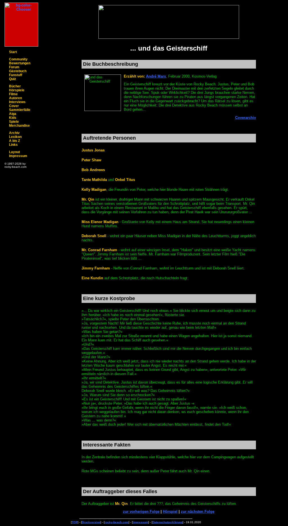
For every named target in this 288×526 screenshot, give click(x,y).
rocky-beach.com (117, 522)
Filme (13, 94)
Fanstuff (15, 75)
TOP (75, 522)
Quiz (12, 79)
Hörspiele (16, 90)
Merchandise (19, 126)
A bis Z (14, 141)
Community (18, 59)
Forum (14, 67)
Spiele (14, 122)
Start (13, 52)
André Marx (156, 76)
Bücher (15, 86)
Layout (14, 152)
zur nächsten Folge (197, 511)
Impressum (18, 156)
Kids (12, 118)
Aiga (12, 114)
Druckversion (91, 522)
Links (13, 145)
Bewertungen (19, 63)
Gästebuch (17, 71)
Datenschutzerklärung (167, 522)
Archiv (14, 133)
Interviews (17, 102)
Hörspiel (170, 511)
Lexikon (15, 137)
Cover (14, 106)
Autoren (15, 98)
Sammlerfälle (19, 110)
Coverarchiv (245, 117)
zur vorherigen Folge (141, 511)
